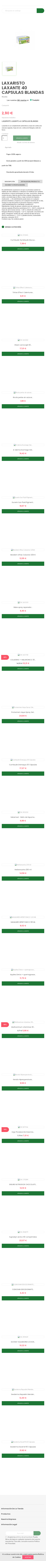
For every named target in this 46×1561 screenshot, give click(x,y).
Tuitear (26, 106)
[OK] (37, 1533)
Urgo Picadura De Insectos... (23, 1132)
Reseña (4, 97)
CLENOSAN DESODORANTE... (23, 1289)
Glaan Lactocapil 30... (23, 345)
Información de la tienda (12, 1508)
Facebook (40, 1499)
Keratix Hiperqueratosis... (23, 1079)
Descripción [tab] (10, 181)
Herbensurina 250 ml (23, 869)
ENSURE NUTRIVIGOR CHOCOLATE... (23, 1184)
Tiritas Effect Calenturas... (23, 292)
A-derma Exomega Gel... (23, 450)
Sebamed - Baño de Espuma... (23, 817)
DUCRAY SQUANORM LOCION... (23, 1342)
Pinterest (34, 106)
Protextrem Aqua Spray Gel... (23, 712)
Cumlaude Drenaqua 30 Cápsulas (23, 765)
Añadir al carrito (22, 138)
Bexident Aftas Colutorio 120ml (23, 555)
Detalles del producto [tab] (30, 181)
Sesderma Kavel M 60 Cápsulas (23, 1447)
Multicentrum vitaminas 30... (23, 1027)
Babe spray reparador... (23, 607)
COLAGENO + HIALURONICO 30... (23, 660)
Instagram (30, 1499)
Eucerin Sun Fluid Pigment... (23, 502)
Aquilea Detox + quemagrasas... (23, 974)
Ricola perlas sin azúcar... (23, 397)
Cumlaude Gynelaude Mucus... (23, 240)
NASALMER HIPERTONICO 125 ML (23, 922)
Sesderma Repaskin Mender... (23, 1394)
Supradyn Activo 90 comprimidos (23, 1237)
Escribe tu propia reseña (15, 185)
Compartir (17, 106)
